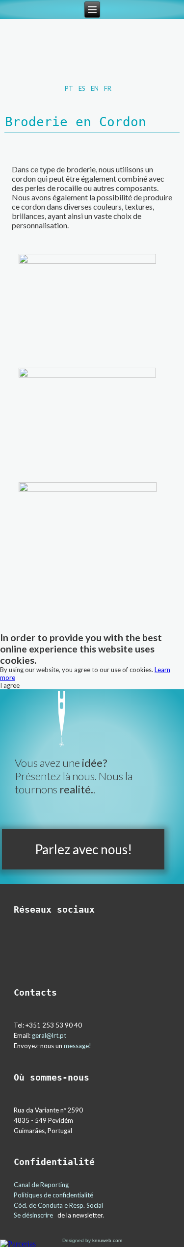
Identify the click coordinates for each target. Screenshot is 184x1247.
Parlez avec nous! (83, 849)
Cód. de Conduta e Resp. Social (59, 1205)
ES (83, 88)
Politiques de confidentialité (53, 1195)
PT (70, 88)
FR (107, 88)
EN (95, 88)
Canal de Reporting (41, 1185)
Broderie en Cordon (75, 121)
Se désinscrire (33, 1215)
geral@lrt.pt (49, 1035)
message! (77, 1046)
